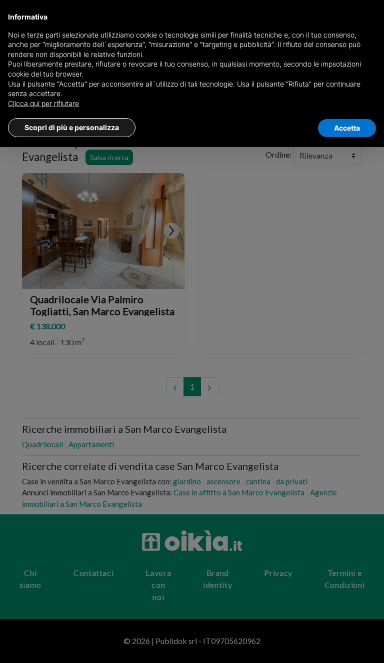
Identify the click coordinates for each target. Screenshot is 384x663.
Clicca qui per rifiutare (43, 103)
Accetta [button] (347, 128)
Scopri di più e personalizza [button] (71, 127)
